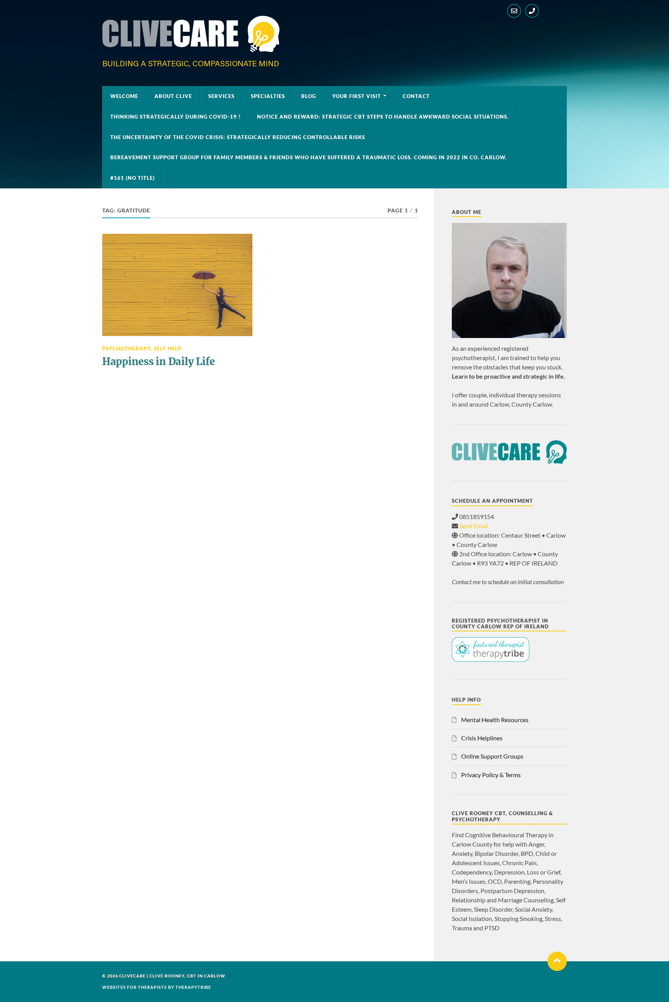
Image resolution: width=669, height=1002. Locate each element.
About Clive (173, 96)
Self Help (168, 348)
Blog (308, 96)
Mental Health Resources (494, 719)
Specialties (268, 96)
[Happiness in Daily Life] (177, 285)
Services (221, 96)
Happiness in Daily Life (158, 361)
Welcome (124, 96)
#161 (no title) (132, 178)
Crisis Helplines (482, 738)
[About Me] (509, 280)
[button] (557, 961)
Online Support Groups (492, 756)
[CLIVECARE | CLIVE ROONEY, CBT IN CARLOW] (191, 65)
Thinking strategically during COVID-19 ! (175, 117)
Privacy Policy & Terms (491, 774)
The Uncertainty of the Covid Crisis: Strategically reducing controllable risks (237, 137)
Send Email (473, 525)
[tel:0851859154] (532, 11)
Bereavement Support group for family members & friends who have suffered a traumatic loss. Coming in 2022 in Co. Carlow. (308, 157)
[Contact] (514, 11)
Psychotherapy (126, 348)
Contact (416, 96)
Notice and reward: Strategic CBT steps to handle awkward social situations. (383, 117)
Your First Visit (356, 96)
